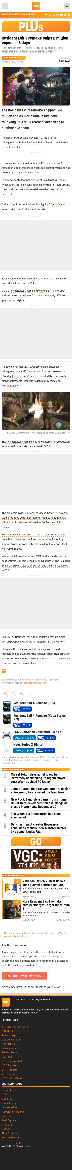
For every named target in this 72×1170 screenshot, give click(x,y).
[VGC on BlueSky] (57, 14)
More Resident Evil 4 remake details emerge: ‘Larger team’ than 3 (46, 905)
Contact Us (8, 1043)
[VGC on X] (53, 14)
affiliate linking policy (35, 682)
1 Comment (64, 896)
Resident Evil (15, 278)
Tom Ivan (64, 61)
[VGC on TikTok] (65, 14)
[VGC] (36, 6)
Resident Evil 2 (54, 162)
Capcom (37, 366)
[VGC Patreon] (46, 14)
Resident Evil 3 (35, 142)
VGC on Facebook (12, 1061)
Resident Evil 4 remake (19, 441)
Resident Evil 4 (10, 385)
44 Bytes (23, 1144)
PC (40, 137)
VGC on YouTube (12, 1078)
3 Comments (63, 920)
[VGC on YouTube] (61, 14)
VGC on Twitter (11, 1073)
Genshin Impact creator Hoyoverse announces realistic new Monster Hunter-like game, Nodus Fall (39, 828)
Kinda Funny (9, 1102)
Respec (6, 1128)
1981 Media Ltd (23, 999)
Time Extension (10, 1133)
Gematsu (7, 1098)
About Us (7, 1030)
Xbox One (22, 137)
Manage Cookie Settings (16, 1026)
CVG (4, 1094)
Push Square (9, 1120)
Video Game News (15, 58)
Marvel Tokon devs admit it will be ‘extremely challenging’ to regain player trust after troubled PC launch (38, 778)
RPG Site (7, 1124)
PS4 (31, 137)
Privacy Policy (10, 1048)
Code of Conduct (11, 1039)
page (57, 956)
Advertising (8, 1035)
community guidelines (15, 936)
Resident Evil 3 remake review (27, 290)
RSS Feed (7, 1056)
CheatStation (9, 1089)
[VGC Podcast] (50, 14)
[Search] (67, 6)
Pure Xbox (8, 1115)
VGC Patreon (9, 1065)
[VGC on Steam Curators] (69, 14)
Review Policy (10, 1052)
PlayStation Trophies (14, 1111)
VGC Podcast (9, 1069)
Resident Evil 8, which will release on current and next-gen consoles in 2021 (36, 565)
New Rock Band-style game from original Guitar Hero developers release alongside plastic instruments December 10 (39, 803)
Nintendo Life (9, 1107)
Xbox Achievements (13, 1137)
